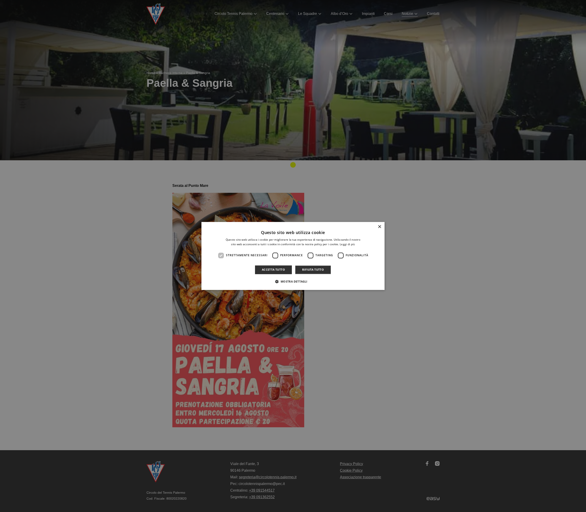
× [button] (379, 227)
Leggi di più (347, 244)
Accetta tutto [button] (273, 270)
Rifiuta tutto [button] (313, 270)
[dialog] (293, 256)
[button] (293, 281)
